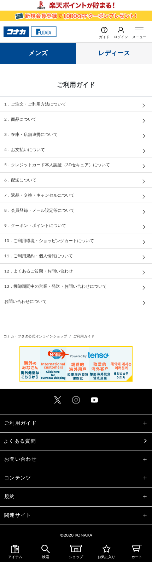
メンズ (38, 53)
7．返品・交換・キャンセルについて (39, 195)
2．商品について (20, 119)
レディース (114, 53)
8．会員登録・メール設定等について (39, 210)
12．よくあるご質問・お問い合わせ (38, 271)
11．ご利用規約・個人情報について (38, 256)
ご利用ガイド (83, 336)
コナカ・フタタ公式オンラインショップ (35, 336)
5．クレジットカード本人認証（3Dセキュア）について (57, 165)
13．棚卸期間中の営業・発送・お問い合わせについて (55, 286)
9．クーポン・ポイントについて (35, 225)
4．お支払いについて (24, 150)
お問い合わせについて (25, 301)
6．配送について (20, 180)
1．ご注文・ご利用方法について (35, 104)
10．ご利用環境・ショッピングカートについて (49, 241)
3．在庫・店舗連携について (31, 134)
